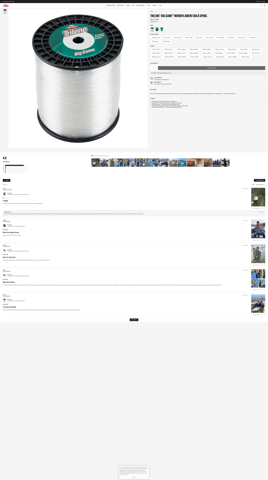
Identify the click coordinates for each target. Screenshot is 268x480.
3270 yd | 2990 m (230, 53)
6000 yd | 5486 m (232, 57)
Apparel (154, 5)
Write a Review (261, 181)
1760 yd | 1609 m (181, 49)
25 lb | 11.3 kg (188, 37)
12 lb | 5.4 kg (252, 37)
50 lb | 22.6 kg (220, 37)
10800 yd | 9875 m (169, 57)
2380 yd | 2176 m (256, 49)
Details (18, 1)
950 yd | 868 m (218, 53)
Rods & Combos (140, 5)
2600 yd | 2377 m (169, 53)
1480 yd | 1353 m (207, 57)
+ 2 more (262, 286)
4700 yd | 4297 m (220, 57)
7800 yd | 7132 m (181, 53)
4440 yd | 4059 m (182, 57)
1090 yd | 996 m (256, 53)
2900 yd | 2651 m (169, 49)
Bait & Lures (120, 5)
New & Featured (110, 5)
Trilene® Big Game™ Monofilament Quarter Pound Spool (18, 194)
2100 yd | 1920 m (219, 49)
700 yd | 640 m (244, 49)
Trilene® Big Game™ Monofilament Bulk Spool (16, 226)
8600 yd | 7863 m (206, 49)
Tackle (128, 5)
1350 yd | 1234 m (245, 57)
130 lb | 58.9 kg (166, 41)
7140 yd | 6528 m (156, 53)
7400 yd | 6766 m (194, 57)
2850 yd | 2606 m (194, 53)
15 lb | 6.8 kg (231, 37)
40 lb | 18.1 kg (241, 37)
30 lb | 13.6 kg (167, 37)
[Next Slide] (229, 162)
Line (133, 5)
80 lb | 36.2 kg (177, 37)
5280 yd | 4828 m (194, 49)
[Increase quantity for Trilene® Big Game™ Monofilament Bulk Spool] (156, 68)
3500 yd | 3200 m (232, 49)
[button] (154, 21)
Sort (253, 184)
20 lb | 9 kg (199, 37)
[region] (160, 162)
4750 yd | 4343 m (206, 53)
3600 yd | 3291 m (156, 57)
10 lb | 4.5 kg (155, 41)
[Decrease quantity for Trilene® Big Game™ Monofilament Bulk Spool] (151, 68)
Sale (160, 5)
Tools (148, 5)
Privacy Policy (144, 472)
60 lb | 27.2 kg (209, 37)
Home (151, 11)
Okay (134, 477)
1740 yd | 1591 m (156, 49)
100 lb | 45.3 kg (155, 37)
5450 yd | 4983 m (243, 53)
